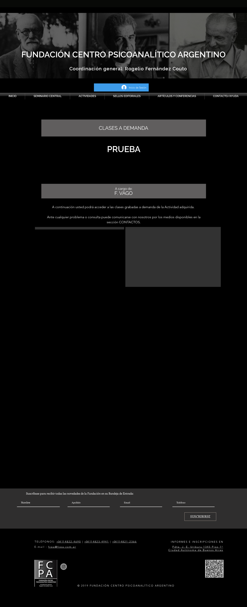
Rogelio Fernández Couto (155, 69)
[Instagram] (63, 566)
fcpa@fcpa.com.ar (62, 546)
